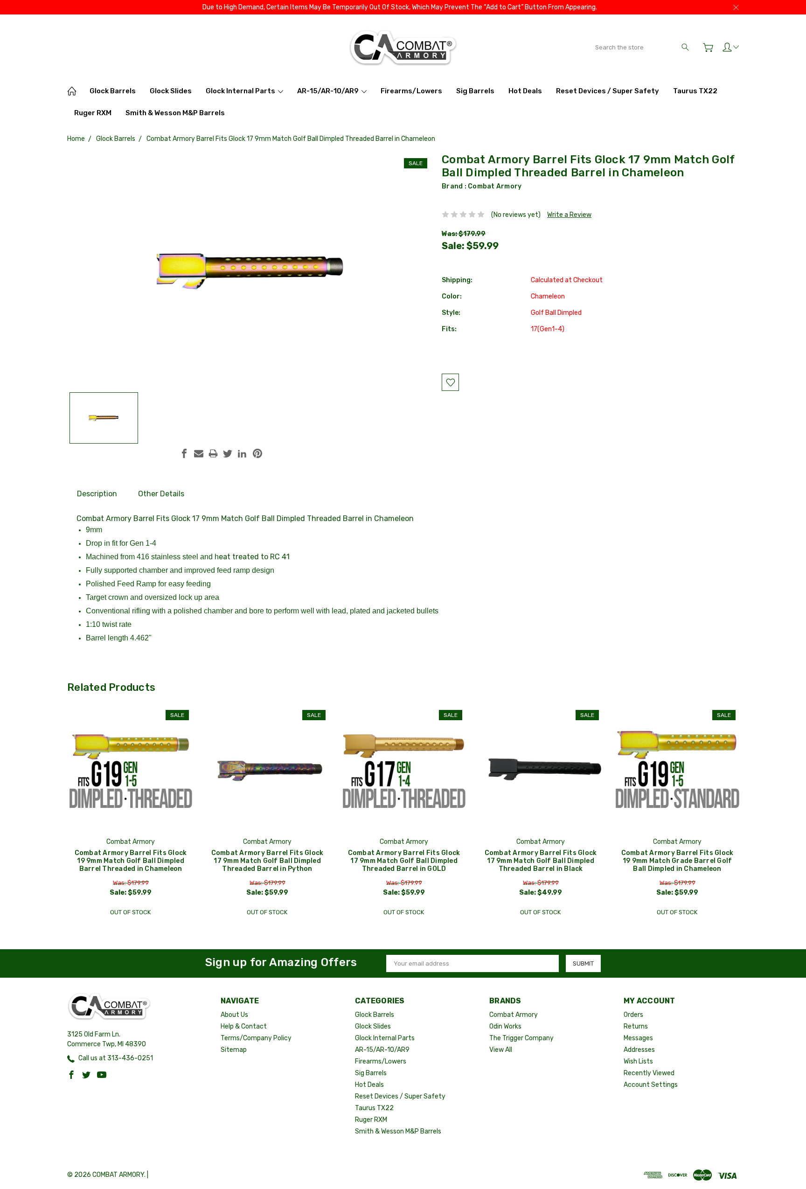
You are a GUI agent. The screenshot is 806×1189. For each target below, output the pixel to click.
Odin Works (505, 1026)
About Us (234, 1015)
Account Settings (651, 1085)
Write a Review (569, 215)
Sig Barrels (475, 91)
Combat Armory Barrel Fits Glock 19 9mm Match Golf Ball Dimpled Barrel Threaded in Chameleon (131, 861)
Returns (636, 1026)
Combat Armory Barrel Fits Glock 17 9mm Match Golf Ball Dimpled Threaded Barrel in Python (267, 861)
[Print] (213, 453)
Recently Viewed (649, 1073)
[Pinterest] (257, 453)
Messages (638, 1038)
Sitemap (234, 1050)
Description (97, 493)
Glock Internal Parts (241, 91)
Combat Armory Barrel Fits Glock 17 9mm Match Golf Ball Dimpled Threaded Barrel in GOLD (404, 861)
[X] (227, 453)
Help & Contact (244, 1026)
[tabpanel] (131, 813)
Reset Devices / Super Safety (607, 91)
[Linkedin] (242, 453)
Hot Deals (525, 91)
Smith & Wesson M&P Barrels (175, 113)
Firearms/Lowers (411, 91)
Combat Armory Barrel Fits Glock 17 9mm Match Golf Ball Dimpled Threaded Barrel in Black (541, 861)
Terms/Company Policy (256, 1038)
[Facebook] (184, 453)
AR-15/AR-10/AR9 (328, 91)
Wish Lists (638, 1061)
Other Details (161, 493)
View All (500, 1050)
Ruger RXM (92, 113)
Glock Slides (171, 91)
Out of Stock (130, 912)
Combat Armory (494, 186)
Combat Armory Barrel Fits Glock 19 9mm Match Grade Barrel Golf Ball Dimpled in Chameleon (677, 861)
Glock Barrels (113, 91)
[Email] (198, 453)
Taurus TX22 (695, 91)
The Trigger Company (521, 1038)
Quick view (130, 793)
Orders (633, 1015)
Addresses (639, 1050)
